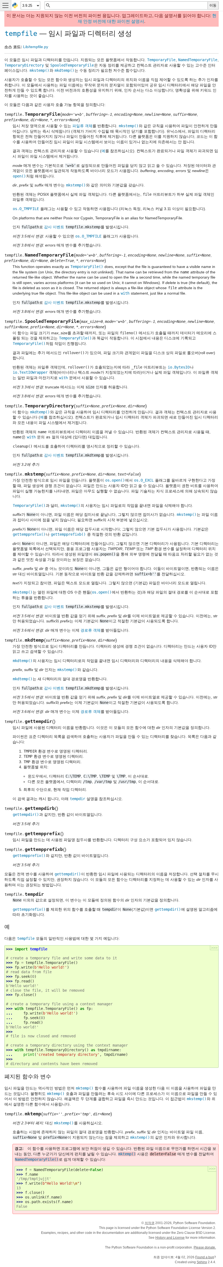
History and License (170, 1238)
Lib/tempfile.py (35, 47)
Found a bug (204, 1257)
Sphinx (202, 1262)
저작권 (149, 1223)
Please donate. (205, 1247)
